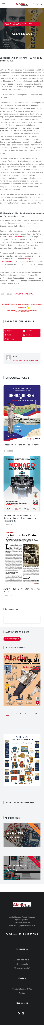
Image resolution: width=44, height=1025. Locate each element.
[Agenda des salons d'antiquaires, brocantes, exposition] (22, 312)
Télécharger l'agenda (12, 639)
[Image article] (22, 413)
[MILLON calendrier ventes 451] (22, 785)
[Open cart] (41, 4)
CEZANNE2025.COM (24, 294)
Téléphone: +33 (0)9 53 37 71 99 (22, 934)
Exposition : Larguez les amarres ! (22, 446)
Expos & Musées (13, 25)
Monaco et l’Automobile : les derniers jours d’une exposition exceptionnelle (20, 518)
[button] (3, 4)
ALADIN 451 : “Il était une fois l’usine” (22, 590)
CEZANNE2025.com (13, 237)
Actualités (10, 23)
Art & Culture (25, 23)
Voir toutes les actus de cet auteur (25, 360)
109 (35, 713)
